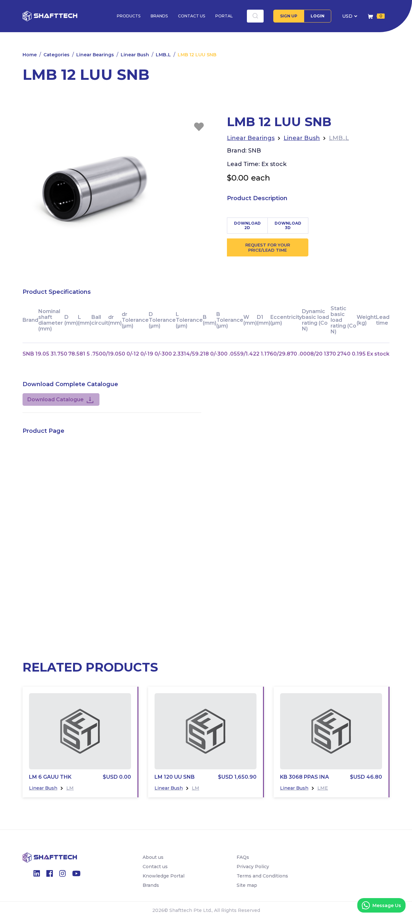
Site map (247, 885)
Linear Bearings (95, 55)
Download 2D (247, 225)
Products (128, 16)
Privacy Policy (253, 866)
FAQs (243, 857)
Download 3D (288, 225)
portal (224, 16)
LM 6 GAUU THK (50, 777)
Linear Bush (135, 55)
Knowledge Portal (163, 876)
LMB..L (163, 55)
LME (322, 788)
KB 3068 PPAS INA (304, 777)
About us (153, 857)
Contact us (191, 16)
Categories (56, 55)
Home (30, 55)
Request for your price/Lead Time (267, 247)
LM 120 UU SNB (174, 777)
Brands (159, 16)
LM (70, 788)
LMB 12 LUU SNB (197, 55)
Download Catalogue (55, 399)
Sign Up (288, 16)
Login (317, 16)
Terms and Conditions (262, 876)
